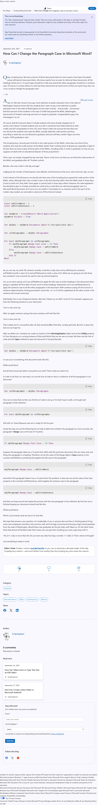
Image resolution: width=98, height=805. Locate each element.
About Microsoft (46, 793)
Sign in (92, 8)
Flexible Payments (33, 780)
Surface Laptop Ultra (27, 774)
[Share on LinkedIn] (17, 611)
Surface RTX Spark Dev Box (45, 774)
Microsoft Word (10, 599)
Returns (73, 777)
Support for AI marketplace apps (50, 790)
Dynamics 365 (28, 788)
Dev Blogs (6, 10)
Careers (37, 793)
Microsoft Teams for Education (84, 780)
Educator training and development (52, 782)
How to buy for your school (28, 782)
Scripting (7, 588)
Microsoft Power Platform (54, 788)
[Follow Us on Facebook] (6, 759)
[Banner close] (92, 17)
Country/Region (11, 724)
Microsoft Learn (32, 790)
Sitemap (22, 801)
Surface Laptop (14, 774)
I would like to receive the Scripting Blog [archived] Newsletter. (34, 734)
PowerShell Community (48, 32)
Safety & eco (79, 801)
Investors (82, 793)
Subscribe (10, 741)
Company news (58, 793)
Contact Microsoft (31, 801)
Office (21, 599)
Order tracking (82, 777)
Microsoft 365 (39, 788)
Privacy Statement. (57, 734)
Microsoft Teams (70, 788)
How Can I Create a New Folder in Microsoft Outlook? (19, 691)
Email (7, 714)
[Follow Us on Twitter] (12, 759)
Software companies (16, 793)
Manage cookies (50, 801)
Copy (90, 199)
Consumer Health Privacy (9, 801)
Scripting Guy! (32, 599)
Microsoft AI (4, 788)
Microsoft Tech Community (72, 790)
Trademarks (70, 801)
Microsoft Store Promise (18, 780)
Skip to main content (7, 1)
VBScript (44, 599)
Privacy (41, 801)
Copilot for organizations (64, 774)
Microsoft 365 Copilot (84, 788)
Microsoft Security (16, 788)
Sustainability (20, 796)
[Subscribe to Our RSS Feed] (18, 759)
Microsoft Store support (61, 777)
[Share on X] (11, 611)
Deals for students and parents (76, 782)
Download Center (45, 777)
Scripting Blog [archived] (22, 10)
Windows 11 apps (20, 777)
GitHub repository (45, 34)
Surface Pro (4, 774)
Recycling (88, 801)
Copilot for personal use (82, 774)
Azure (9, 790)
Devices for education (65, 780)
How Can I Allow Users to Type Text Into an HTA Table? (22, 671)
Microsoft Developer (18, 790)
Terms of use (61, 801)
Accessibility (11, 796)
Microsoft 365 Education (9, 782)
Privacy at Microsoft (72, 793)
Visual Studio (29, 793)
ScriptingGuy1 (15, 62)
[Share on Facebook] (4, 611)
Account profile (33, 777)
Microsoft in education (49, 780)
